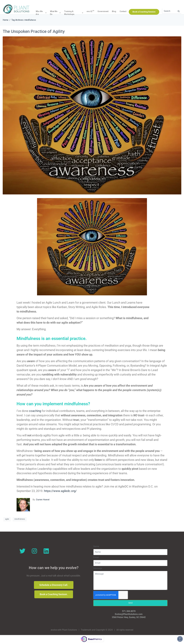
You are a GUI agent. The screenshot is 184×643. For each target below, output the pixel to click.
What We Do (53, 13)
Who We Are (39, 13)
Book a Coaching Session (144, 12)
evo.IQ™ (90, 11)
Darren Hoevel (42, 499)
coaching (35, 411)
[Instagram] (34, 551)
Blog (114, 11)
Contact (123, 11)
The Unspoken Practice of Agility (34, 31)
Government (103, 11)
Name (96, 546)
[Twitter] (22, 551)
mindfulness (19, 519)
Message (97, 568)
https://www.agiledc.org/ (60, 491)
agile (7, 519)
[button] (178, 11)
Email (96, 557)
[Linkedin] (46, 551)
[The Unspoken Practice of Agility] (92, 115)
